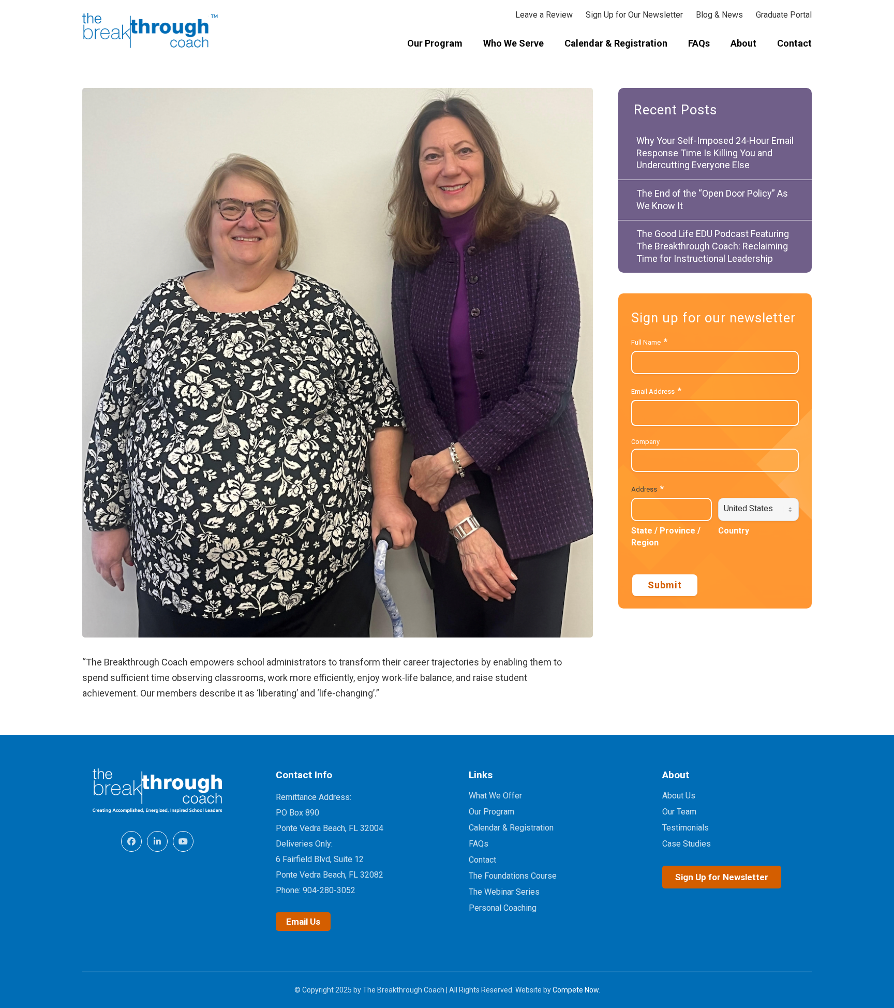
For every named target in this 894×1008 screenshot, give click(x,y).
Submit (665, 585)
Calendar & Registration (511, 828)
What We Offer (495, 796)
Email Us (303, 921)
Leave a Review (544, 15)
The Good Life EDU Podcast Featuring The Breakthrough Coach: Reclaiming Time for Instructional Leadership (712, 245)
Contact (482, 860)
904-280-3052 (329, 890)
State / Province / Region (666, 536)
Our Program (491, 812)
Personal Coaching (503, 908)
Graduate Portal (784, 15)
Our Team (679, 812)
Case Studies (686, 844)
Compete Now (576, 990)
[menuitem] (435, 44)
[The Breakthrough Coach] (150, 31)
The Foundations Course (513, 876)
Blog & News (719, 15)
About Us (678, 796)
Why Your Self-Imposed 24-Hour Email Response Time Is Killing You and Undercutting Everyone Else (715, 152)
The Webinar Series (504, 892)
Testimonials (685, 828)
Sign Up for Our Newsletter (634, 15)
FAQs (478, 844)
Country (733, 531)
